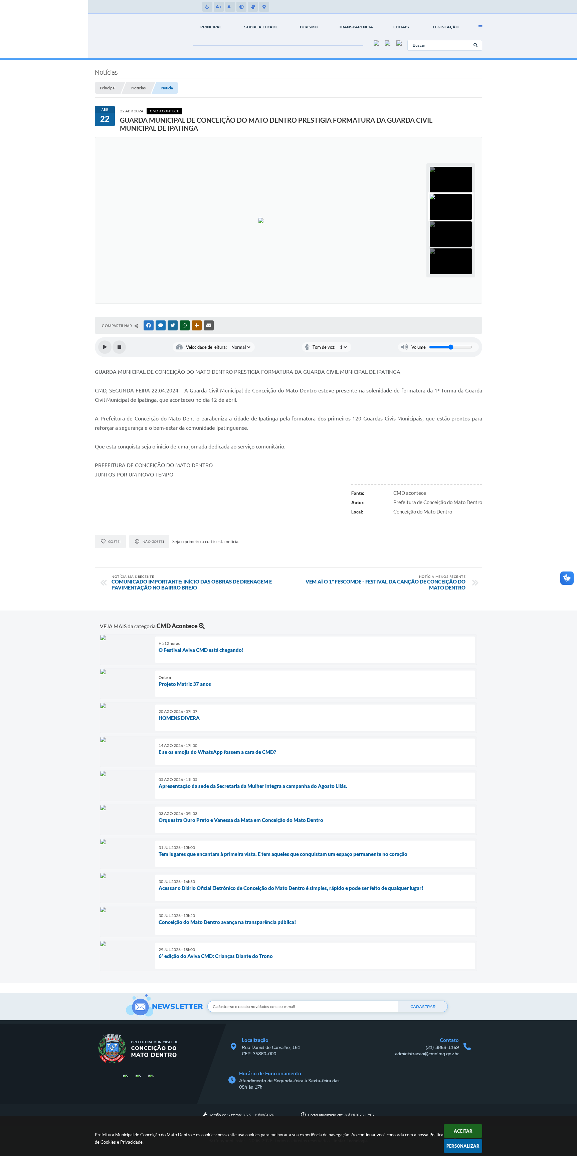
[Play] (105, 347)
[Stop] (119, 347)
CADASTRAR (422, 1006)
